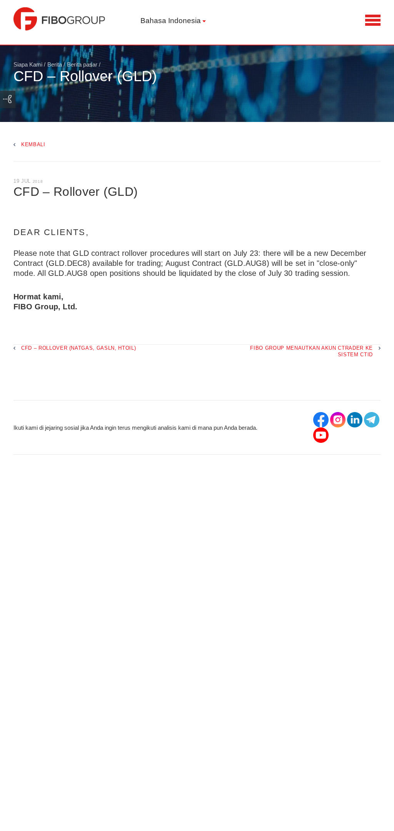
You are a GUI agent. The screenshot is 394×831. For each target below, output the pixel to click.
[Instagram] (338, 419)
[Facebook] (321, 419)
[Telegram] (371, 419)
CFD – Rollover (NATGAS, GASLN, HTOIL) (78, 348)
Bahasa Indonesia (170, 21)
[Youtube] (321, 435)
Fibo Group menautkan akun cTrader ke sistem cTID (311, 351)
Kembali (33, 144)
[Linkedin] (354, 419)
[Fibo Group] (59, 19)
